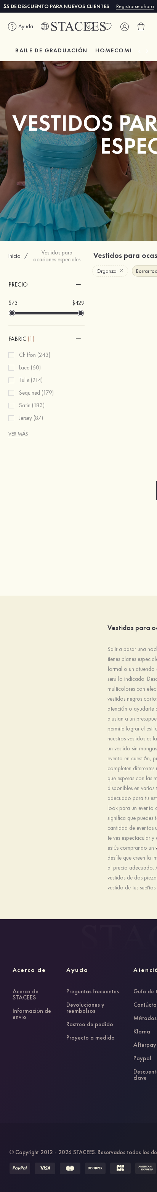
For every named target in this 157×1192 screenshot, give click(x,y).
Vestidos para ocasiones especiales (56, 256)
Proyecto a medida (90, 1038)
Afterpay (144, 1045)
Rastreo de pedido (89, 1024)
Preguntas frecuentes (92, 991)
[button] (46, 284)
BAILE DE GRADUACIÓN (51, 50)
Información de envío (32, 1014)
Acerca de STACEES (25, 994)
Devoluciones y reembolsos (85, 1008)
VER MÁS (18, 433)
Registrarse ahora (135, 6)
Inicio (14, 256)
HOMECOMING (118, 50)
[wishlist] (107, 26)
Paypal (142, 1058)
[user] (124, 26)
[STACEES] (78, 26)
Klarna (141, 1031)
